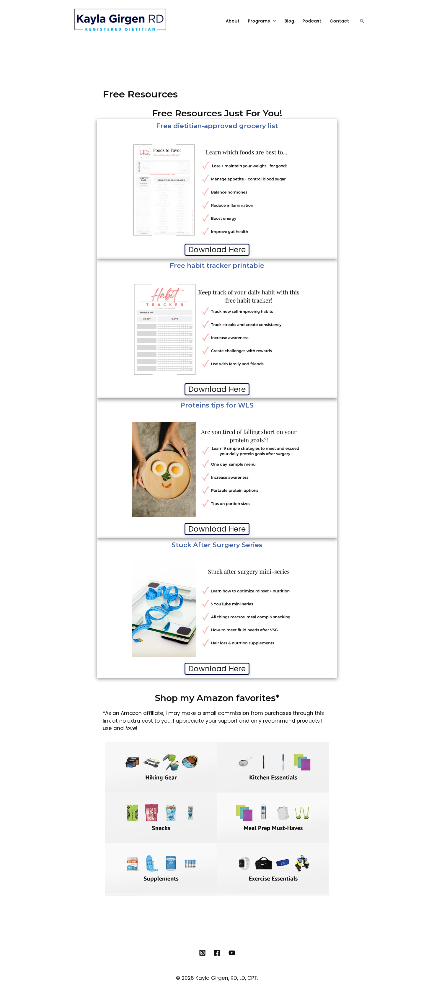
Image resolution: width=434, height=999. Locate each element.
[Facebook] (217, 952)
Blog (289, 21)
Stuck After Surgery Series (217, 545)
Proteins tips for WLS (217, 405)
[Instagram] (202, 952)
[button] (362, 21)
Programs (259, 21)
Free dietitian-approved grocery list (217, 126)
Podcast (312, 21)
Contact (339, 21)
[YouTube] (232, 952)
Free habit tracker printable (217, 266)
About (233, 21)
